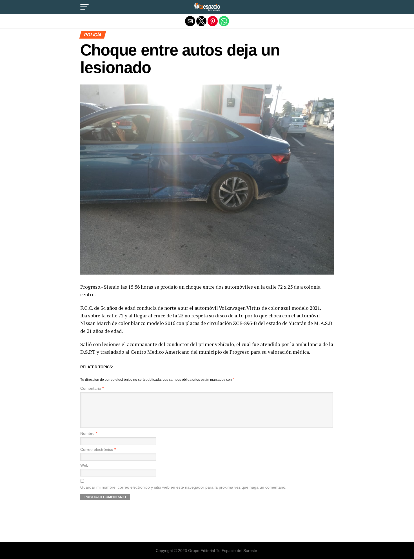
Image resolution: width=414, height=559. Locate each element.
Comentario (92, 388)
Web (84, 465)
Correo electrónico (98, 449)
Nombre (88, 433)
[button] (84, 7)
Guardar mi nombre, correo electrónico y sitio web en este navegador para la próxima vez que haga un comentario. (183, 487)
